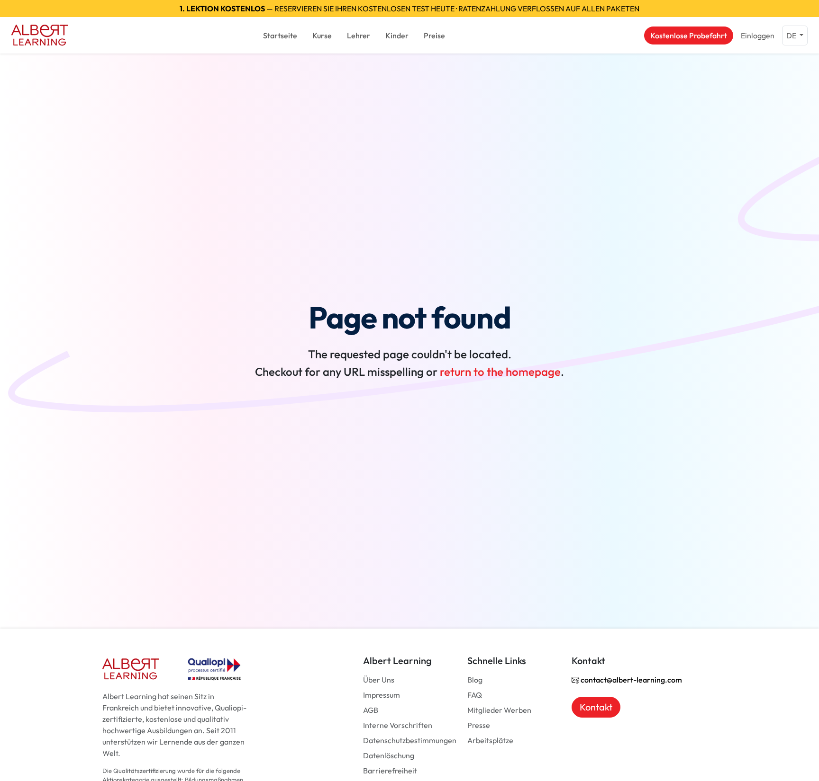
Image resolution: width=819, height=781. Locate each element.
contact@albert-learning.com (630, 679)
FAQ (474, 695)
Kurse (322, 35)
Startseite (280, 35)
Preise (434, 35)
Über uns (378, 679)
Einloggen (757, 35)
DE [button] (792, 35)
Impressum (381, 695)
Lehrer (358, 35)
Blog (474, 679)
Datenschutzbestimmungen (409, 740)
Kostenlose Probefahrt (688, 35)
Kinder (397, 35)
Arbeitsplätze (490, 740)
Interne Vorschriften (397, 725)
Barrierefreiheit (390, 770)
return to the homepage (500, 371)
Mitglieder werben (499, 710)
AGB (370, 710)
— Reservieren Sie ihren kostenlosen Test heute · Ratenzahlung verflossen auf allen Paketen (409, 8)
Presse (478, 725)
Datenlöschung (388, 755)
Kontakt (596, 707)
